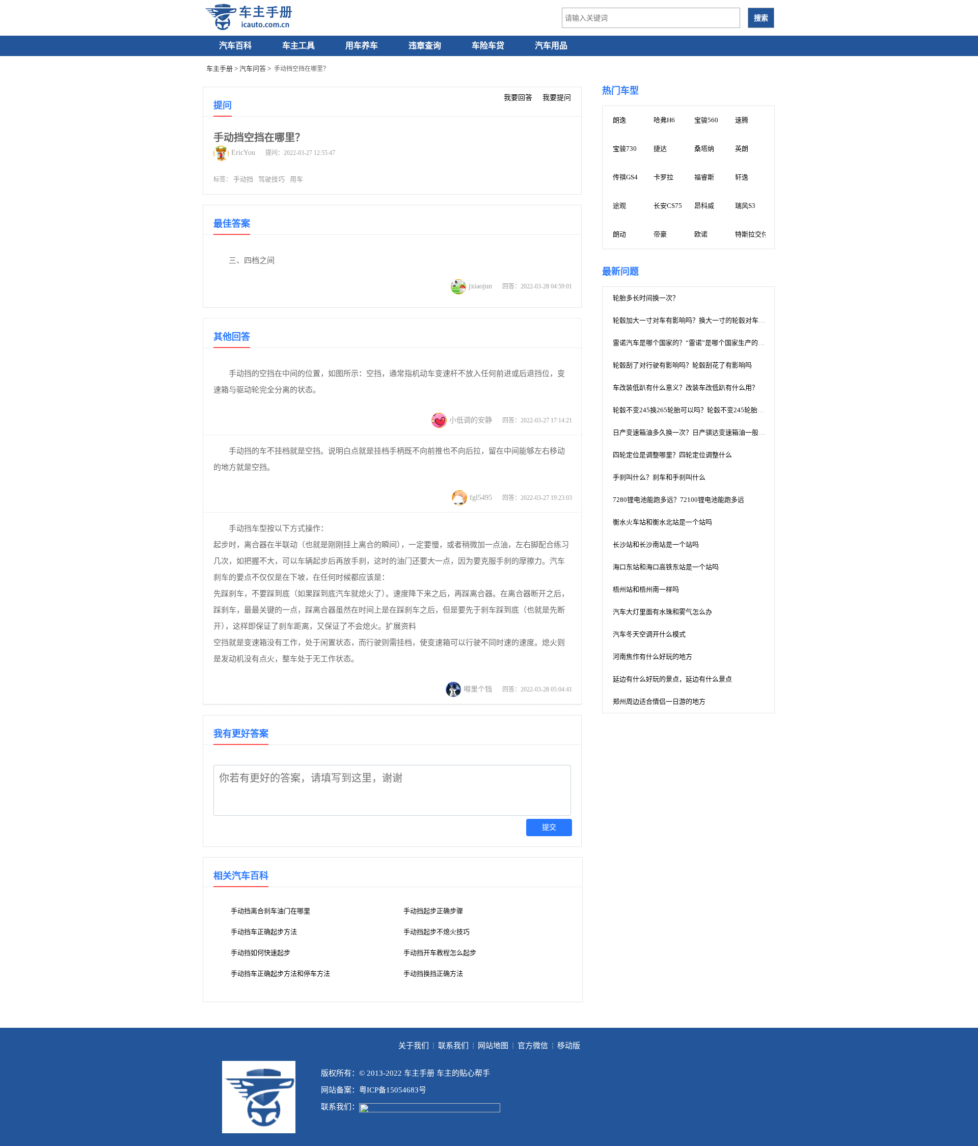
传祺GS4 (625, 177)
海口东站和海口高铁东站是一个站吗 (666, 567)
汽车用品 (551, 45)
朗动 (619, 234)
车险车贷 (488, 45)
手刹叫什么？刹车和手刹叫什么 (659, 477)
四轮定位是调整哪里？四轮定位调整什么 (672, 455)
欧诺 (701, 234)
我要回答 (518, 97)
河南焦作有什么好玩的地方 (652, 656)
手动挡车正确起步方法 (264, 932)
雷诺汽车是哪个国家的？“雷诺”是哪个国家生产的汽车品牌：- (703, 343)
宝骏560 (706, 120)
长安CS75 (668, 205)
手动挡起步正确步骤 (433, 911)
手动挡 (243, 179)
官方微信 (533, 1046)
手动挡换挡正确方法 (433, 973)
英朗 (741, 148)
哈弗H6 (664, 120)
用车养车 (361, 45)
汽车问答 (252, 68)
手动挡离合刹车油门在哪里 (270, 911)
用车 (296, 179)
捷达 (660, 148)
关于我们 (413, 1046)
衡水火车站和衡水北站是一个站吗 (662, 522)
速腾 (741, 120)
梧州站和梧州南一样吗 (646, 589)
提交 (549, 827)
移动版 (568, 1046)
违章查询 (425, 45)
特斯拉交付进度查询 (765, 234)
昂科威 (704, 205)
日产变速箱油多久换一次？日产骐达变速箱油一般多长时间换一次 (709, 432)
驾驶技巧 (271, 179)
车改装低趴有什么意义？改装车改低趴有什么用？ (685, 387)
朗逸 (619, 120)
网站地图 (493, 1046)
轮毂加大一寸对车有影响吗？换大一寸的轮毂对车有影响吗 (699, 320)
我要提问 (556, 97)
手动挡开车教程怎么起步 (439, 952)
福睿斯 (704, 177)
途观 (619, 205)
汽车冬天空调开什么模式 (649, 634)
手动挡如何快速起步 (260, 952)
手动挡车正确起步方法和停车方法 (280, 973)
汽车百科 (235, 45)
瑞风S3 (745, 205)
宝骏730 (625, 148)
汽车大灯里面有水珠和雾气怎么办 (662, 612)
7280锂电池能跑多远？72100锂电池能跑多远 (678, 499)
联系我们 (453, 1046)
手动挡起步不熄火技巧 (436, 932)
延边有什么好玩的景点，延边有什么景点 (672, 679)
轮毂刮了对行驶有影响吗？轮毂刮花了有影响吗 (682, 365)
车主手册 (219, 68)
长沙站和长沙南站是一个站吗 (656, 544)
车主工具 (298, 45)
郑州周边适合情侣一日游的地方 (659, 701)
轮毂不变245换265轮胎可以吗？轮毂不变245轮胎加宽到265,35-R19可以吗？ (725, 410)
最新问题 (620, 271)
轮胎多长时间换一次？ (646, 298)
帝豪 (660, 234)
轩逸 (741, 177)
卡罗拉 (663, 177)
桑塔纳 (704, 148)
